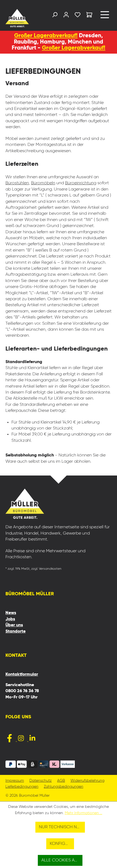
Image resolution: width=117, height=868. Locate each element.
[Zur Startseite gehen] (17, 18)
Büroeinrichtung (80, 183)
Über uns (14, 625)
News (10, 613)
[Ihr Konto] (66, 15)
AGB (61, 780)
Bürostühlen (17, 183)
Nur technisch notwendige (62, 827)
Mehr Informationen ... (83, 813)
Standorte (15, 631)
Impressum (14, 780)
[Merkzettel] (77, 15)
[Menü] (105, 17)
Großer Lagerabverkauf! (46, 36)
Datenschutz (40, 780)
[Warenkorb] (89, 15)
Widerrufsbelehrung (87, 780)
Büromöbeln (43, 183)
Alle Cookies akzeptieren (62, 860)
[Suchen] (54, 15)
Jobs (10, 619)
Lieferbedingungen (21, 786)
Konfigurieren (62, 844)
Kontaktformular (21, 674)
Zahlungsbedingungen (63, 786)
